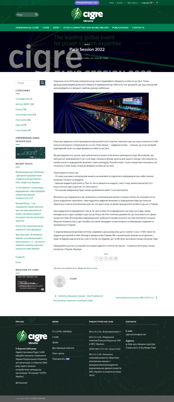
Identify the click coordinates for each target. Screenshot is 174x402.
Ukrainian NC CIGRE (27, 27)
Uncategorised (22, 98)
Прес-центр (132, 3)
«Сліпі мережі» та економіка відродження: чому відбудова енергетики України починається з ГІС (30, 192)
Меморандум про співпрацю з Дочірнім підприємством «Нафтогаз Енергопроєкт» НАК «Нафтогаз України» (30, 177)
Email (18, 262)
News (112, 3)
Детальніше (21, 382)
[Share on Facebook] (96, 258)
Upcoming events (24, 114)
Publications (120, 27)
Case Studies (22, 130)
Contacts (138, 27)
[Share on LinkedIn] (116, 258)
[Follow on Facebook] (157, 3)
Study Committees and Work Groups (86, 27)
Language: (146, 3)
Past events (21, 119)
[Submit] (36, 14)
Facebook (20, 257)
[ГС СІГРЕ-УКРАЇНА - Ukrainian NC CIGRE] (87, 14)
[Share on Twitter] (101, 258)
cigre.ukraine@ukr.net (136, 334)
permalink (93, 268)
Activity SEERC (23, 104)
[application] (30, 284)
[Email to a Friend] (106, 258)
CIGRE (46, 27)
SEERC (56, 27)
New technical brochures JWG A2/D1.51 (135, 297)
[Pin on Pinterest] (111, 258)
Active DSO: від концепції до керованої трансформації (29, 228)
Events (119, 3)
